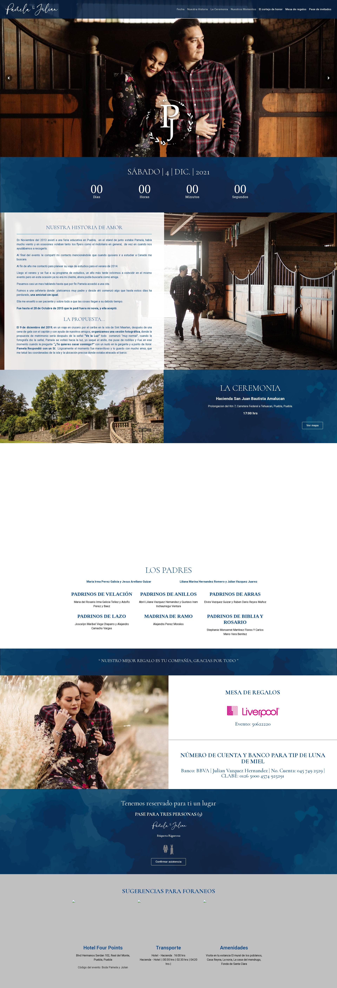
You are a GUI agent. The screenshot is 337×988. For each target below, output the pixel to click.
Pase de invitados (320, 9)
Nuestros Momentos (243, 9)
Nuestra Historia (197, 9)
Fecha (180, 9)
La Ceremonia (219, 9)
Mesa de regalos (295, 9)
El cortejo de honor (271, 9)
